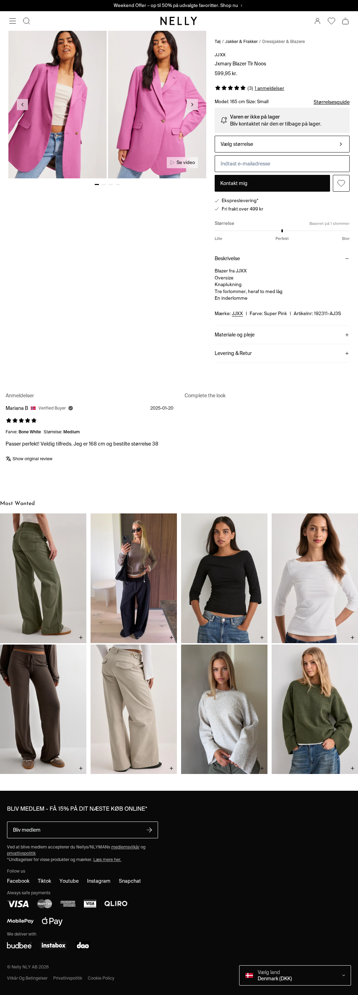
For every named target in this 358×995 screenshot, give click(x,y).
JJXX (220, 54)
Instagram (98, 881)
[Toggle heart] (341, 183)
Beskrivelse (227, 258)
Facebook (18, 881)
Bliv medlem (27, 830)
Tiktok (44, 881)
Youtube (69, 881)
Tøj (218, 41)
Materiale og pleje (235, 335)
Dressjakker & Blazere (283, 41)
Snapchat (130, 881)
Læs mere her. (107, 859)
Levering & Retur (233, 353)
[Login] (317, 21)
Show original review (32, 458)
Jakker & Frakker (241, 41)
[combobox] (282, 144)
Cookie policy (101, 978)
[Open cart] (345, 21)
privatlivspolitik (21, 853)
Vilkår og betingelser (27, 978)
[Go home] (179, 21)
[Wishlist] (331, 21)
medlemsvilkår (125, 847)
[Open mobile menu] (12, 21)
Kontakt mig (234, 183)
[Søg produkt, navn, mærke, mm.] (26, 21)
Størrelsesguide (332, 102)
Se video (186, 162)
